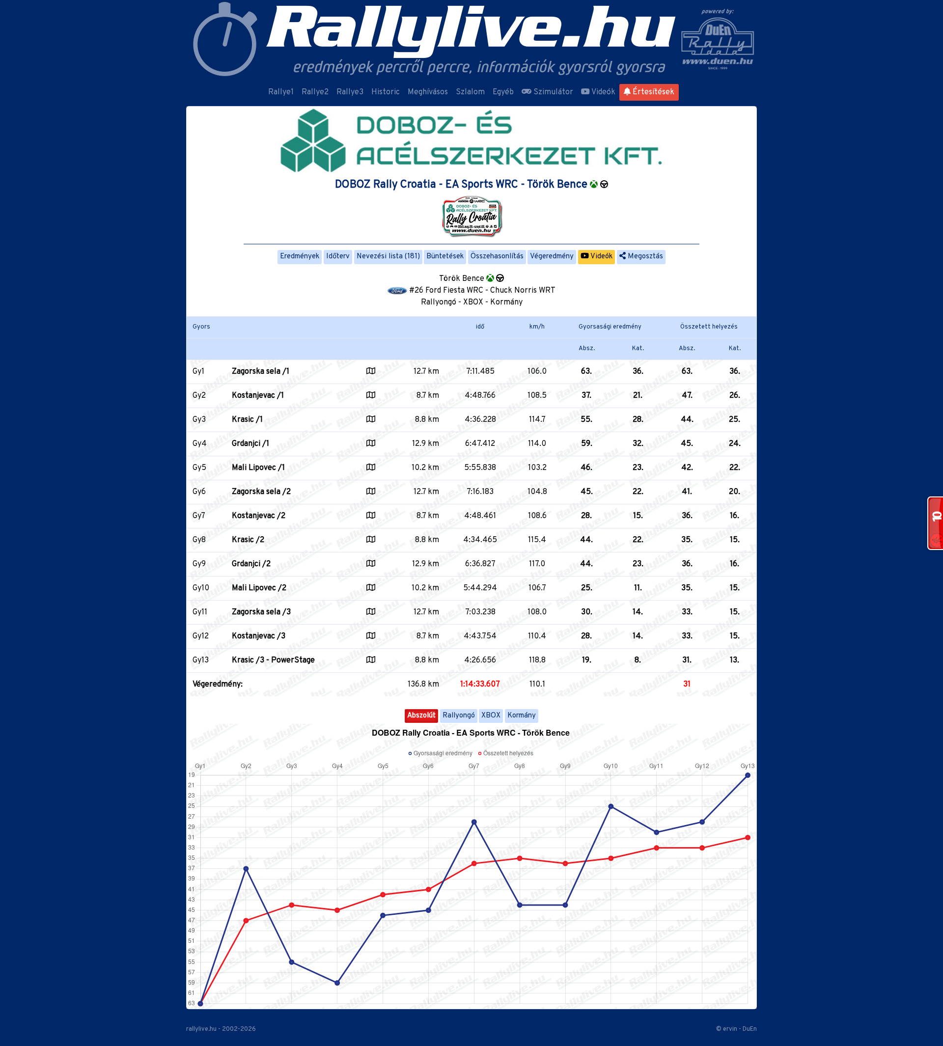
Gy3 (199, 420)
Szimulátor (552, 92)
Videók (602, 92)
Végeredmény (552, 256)
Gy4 (200, 444)
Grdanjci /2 (251, 564)
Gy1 (198, 372)
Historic (385, 92)
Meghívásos (428, 92)
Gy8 (199, 540)
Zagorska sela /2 (261, 492)
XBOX (490, 715)
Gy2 (199, 396)
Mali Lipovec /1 (258, 468)
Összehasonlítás (497, 256)
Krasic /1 (247, 420)
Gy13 (201, 660)
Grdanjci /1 (250, 444)
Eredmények (299, 256)
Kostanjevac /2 (258, 516)
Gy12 (201, 636)
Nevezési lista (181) (388, 256)
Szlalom (470, 92)
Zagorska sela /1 (260, 372)
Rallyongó (459, 715)
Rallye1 (281, 92)
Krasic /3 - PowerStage (273, 660)
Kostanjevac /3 (258, 636)
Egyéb (503, 92)
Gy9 (199, 564)
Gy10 (201, 588)
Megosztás (644, 256)
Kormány (521, 715)
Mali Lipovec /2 (259, 588)
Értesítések (652, 92)
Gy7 (199, 516)
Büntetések (445, 256)
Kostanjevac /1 (258, 396)
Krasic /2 (248, 540)
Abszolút (421, 715)
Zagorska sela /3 (261, 612)
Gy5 (199, 468)
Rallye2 (315, 92)
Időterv (338, 256)
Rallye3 (349, 92)
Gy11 (200, 612)
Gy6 (199, 492)
